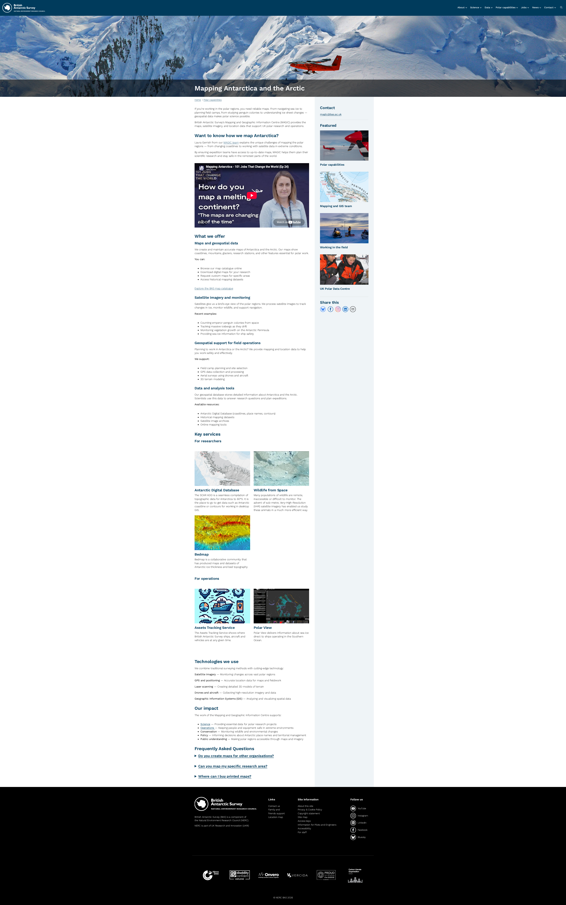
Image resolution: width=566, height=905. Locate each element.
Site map (302, 817)
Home (198, 99)
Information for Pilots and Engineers (317, 824)
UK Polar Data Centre (335, 288)
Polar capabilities (213, 99)
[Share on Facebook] (330, 309)
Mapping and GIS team (336, 206)
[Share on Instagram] (338, 309)
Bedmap (202, 554)
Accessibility (304, 828)
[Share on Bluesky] (323, 309)
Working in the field (334, 247)
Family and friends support (276, 811)
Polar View (263, 628)
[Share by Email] (353, 309)
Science (205, 724)
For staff (302, 832)
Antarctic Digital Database (217, 490)
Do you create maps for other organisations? (236, 756)
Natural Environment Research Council (219, 820)
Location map (275, 817)
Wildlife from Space (271, 490)
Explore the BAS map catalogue (214, 288)
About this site (305, 806)
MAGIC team (231, 142)
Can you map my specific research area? (232, 766)
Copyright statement (309, 813)
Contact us (274, 806)
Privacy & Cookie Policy (310, 809)
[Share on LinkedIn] (345, 309)
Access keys (304, 821)
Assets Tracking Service (215, 628)
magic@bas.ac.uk (331, 114)
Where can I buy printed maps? (224, 776)
